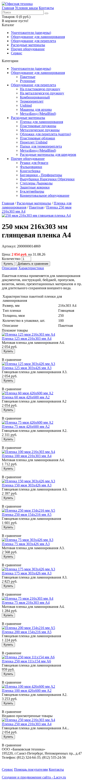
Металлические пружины (40, 130)
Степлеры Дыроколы (36, 183)
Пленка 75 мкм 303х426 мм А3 (26, 544)
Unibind (26, 105)
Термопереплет (32, 101)
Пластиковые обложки (37, 138)
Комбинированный (35, 97)
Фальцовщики (31, 167)
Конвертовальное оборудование (44, 195)
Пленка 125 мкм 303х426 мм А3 (26, 368)
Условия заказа (26, 8)
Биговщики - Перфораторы (41, 175)
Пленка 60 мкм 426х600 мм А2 (26, 397)
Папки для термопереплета (41, 146)
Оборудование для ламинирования (38, 37)
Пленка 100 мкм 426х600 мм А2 (26, 690)
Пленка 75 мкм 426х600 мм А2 (26, 426)
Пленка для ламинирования (41, 122)
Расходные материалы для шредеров (48, 154)
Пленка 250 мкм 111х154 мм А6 (26, 661)
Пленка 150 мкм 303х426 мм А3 (26, 485)
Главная (8, 8)
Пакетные (27, 77)
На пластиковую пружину (40, 89)
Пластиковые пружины (38, 126)
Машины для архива (36, 109)
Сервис (16, 53)
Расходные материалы (28, 45)
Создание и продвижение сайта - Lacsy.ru (34, 777)
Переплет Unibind (33, 142)
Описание (9, 268)
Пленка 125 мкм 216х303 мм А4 (26, 338)
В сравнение (11, 360)
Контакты (46, 8)
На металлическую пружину (42, 93)
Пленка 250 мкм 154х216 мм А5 (26, 514)
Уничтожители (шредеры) (31, 33)
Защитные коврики (35, 187)
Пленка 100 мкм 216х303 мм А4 (26, 456)
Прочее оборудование (28, 49)
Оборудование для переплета (33, 41)
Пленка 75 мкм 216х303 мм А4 (26, 602)
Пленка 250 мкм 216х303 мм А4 (26, 724)
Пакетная (36, 207)
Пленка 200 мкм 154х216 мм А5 (26, 632)
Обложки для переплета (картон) (45, 134)
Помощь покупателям (31, 769)
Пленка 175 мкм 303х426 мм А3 (26, 573)
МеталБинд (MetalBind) (38, 114)
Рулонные (27, 81)
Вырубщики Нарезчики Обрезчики (47, 179)
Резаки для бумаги (34, 163)
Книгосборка (30, 171)
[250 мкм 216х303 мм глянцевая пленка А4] (36, 215)
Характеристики (31, 268)
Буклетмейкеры (32, 191)
